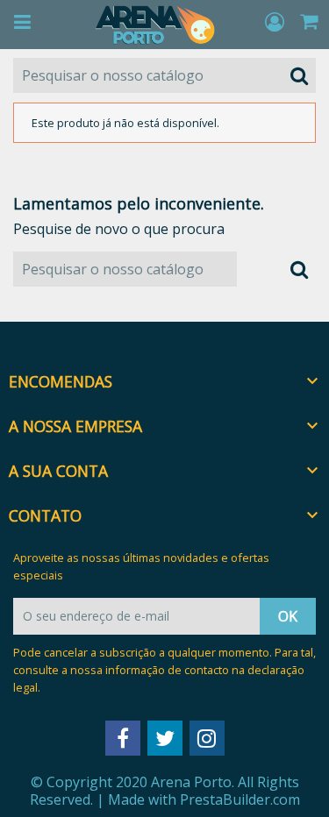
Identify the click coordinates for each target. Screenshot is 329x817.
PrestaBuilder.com (240, 799)
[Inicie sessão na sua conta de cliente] (277, 22)
